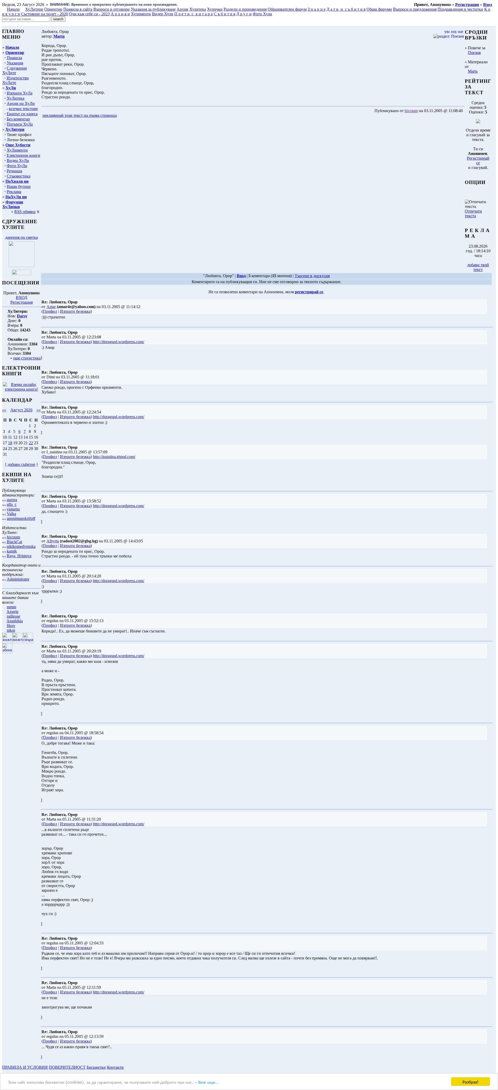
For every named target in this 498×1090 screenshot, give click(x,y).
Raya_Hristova (19, 556)
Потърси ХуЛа (20, 124)
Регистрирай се (478, 160)
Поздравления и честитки (460, 9)
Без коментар (18, 119)
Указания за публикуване (153, 9)
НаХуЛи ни (16, 197)
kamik (12, 551)
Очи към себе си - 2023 (89, 14)
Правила (14, 58)
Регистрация (21, 302)
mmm (11, 607)
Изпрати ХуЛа (19, 93)
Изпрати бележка (75, 311)
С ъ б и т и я (224, 14)
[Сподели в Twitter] (147, 115)
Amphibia (14, 621)
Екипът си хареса (22, 114)
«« (4, 410)
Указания (15, 63)
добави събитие (21, 464)
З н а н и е (317, 9)
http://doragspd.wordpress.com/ (118, 341)
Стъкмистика (18, 176)
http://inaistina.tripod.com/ (114, 456)
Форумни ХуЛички (12, 204)
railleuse (13, 616)
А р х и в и (120, 14)
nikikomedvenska (21, 546)
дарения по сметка (21, 237)
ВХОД (21, 297)
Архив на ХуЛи (21, 103)
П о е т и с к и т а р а (193, 14)
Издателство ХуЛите (15, 80)
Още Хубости (17, 145)
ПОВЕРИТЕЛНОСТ (67, 1067)
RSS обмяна (25, 211)
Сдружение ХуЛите (14, 70)
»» (39, 410)
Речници (14, 171)
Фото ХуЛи (17, 166)
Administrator (18, 579)
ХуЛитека (15, 98)
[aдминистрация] (126, 1067)
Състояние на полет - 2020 (44, 14)
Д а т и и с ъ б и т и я (346, 9)
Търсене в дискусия (312, 276)
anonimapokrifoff (21, 518)
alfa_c (12, 504)
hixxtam (13, 537)
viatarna (13, 509)
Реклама (14, 191)
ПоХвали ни (17, 181)
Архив (182, 9)
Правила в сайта (77, 9)
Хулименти (141, 14)
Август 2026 (21, 410)
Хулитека (197, 9)
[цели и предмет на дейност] (21, 265)
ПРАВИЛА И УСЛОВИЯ (25, 1067)
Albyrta (52, 541)
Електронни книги (23, 155)
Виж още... (208, 1082)
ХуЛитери (34, 9)
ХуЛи (10, 88)
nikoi (11, 630)
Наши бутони (19, 186)
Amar (51, 306)
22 (31, 443)
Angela (12, 611)
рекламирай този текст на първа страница (80, 115)
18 (10, 443)
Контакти (115, 1067)
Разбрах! (470, 1081)
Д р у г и (244, 14)
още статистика (27, 358)
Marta (473, 71)
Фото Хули (262, 14)
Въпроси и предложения (415, 9)
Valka (11, 514)
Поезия (474, 52)
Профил (50, 311)
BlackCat (14, 542)
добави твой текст (478, 267)
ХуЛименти (17, 150)
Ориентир (14, 52)
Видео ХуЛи (18, 160)
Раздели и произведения (245, 9)
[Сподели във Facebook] (127, 115)
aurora (12, 500)
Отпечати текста (473, 213)
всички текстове (23, 108)
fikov (11, 625)
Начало (13, 9)
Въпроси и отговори (111, 9)
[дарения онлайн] (21, 273)
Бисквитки (96, 1067)
